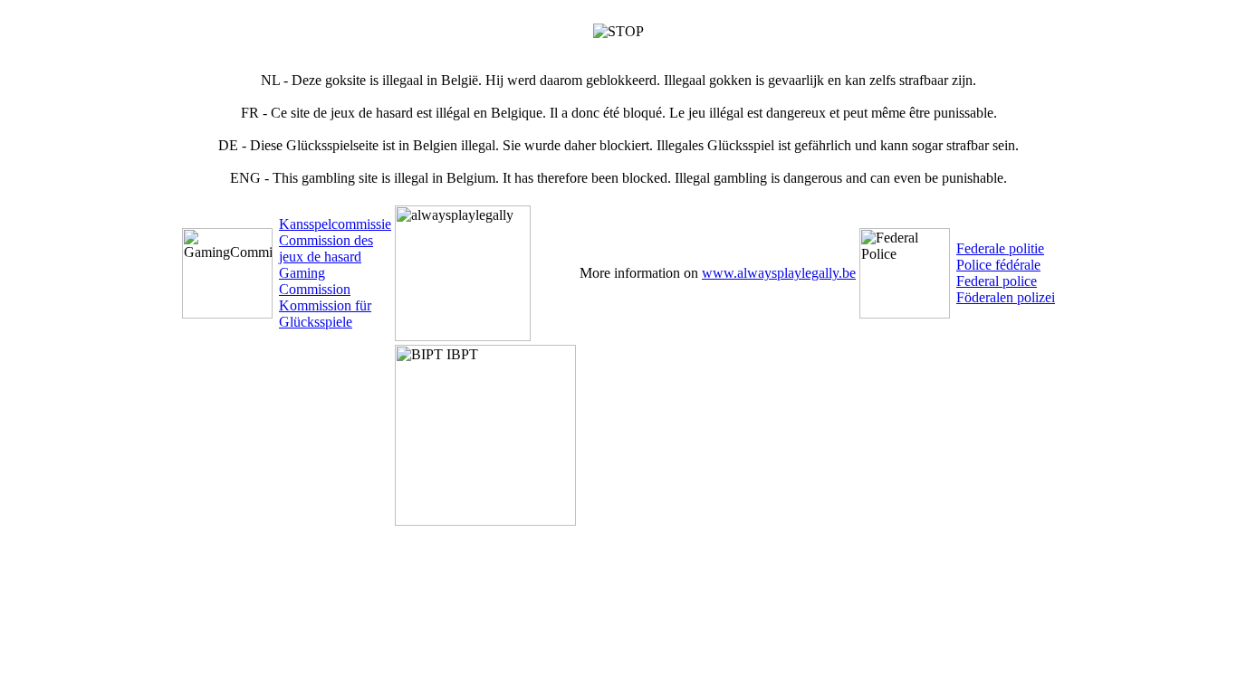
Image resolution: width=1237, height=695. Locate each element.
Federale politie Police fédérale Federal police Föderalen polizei (1005, 273)
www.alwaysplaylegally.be (779, 273)
